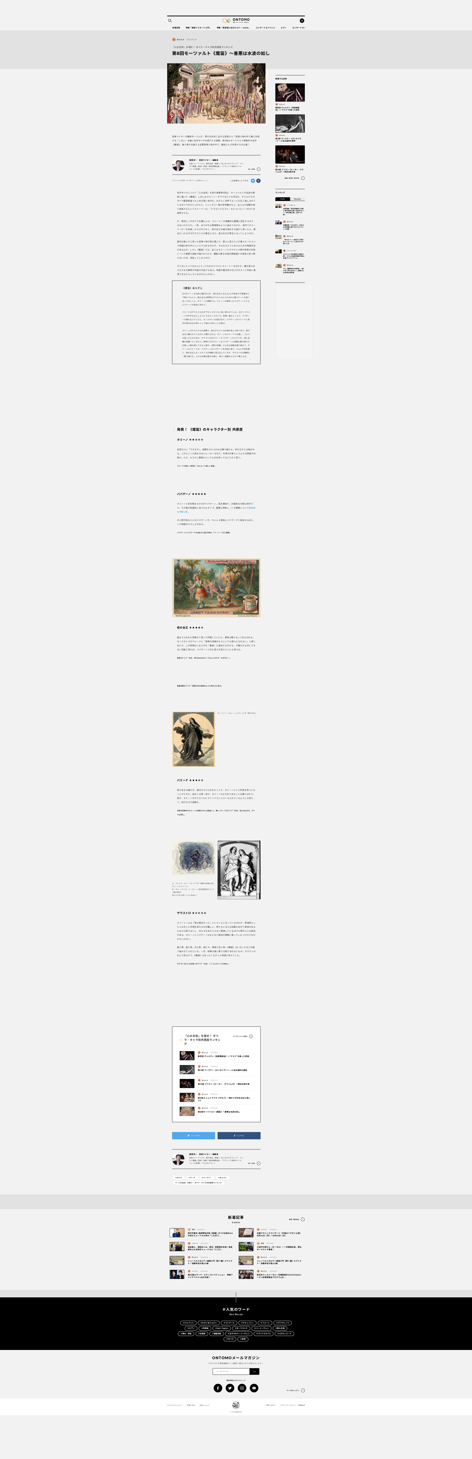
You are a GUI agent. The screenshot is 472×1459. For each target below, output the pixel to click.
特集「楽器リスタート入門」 (198, 28)
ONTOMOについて (174, 1405)
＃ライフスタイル (263, 1334)
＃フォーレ (265, 1323)
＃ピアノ (191, 1328)
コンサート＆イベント (265, 28)
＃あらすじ (222, 1178)
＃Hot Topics (221, 1328)
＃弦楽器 (201, 1334)
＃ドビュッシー (247, 1323)
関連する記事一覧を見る (292, 178)
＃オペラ (178, 1178)
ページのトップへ (292, 1390)
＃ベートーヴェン (261, 1328)
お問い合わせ (271, 1405)
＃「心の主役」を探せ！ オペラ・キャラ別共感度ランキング (198, 1183)
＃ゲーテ (191, 1178)
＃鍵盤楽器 (216, 1334)
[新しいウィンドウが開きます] (218, 1388)
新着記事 (176, 28)
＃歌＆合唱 (280, 1328)
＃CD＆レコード (284, 1334)
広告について (205, 1405)
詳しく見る (251, 169)
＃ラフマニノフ (282, 1323)
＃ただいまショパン (208, 1323)
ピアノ (284, 28)
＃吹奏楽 (205, 1328)
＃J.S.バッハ (188, 1323)
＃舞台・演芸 (186, 1334)
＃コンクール (229, 1323)
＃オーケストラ (241, 1328)
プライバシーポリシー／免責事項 (292, 1405)
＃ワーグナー (207, 1178)
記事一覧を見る (294, 1219)
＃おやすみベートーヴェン (239, 1334)
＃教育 (243, 1339)
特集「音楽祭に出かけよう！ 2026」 (233, 28)
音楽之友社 (191, 1405)
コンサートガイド (300, 28)
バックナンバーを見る (240, 1036)
